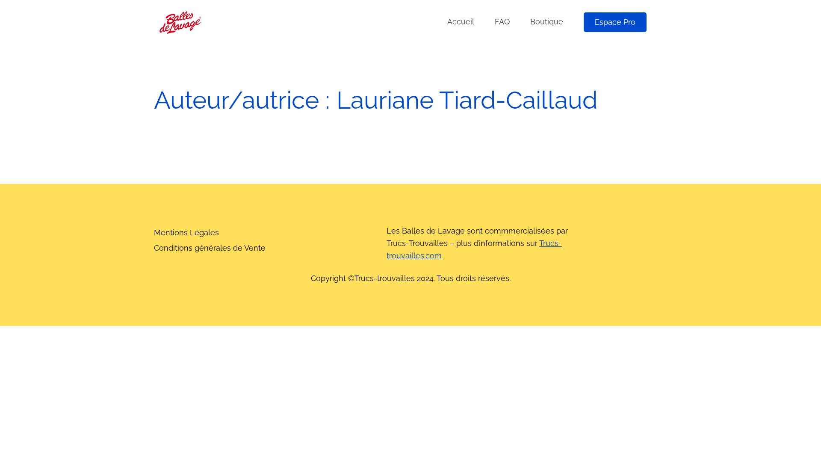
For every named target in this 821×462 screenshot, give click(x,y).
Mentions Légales (186, 232)
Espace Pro (615, 22)
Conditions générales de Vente (210, 247)
